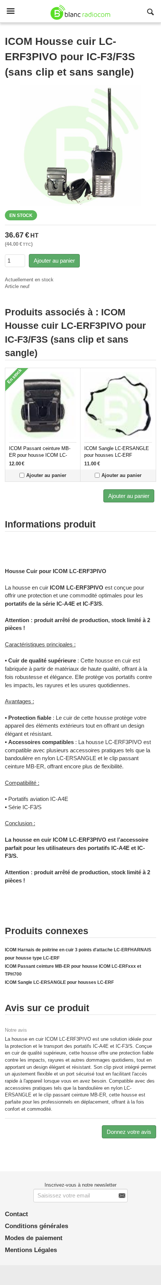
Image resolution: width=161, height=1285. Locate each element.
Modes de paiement (34, 1238)
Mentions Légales (31, 1250)
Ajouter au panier (54, 260)
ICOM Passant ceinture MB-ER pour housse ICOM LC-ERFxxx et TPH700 (39, 455)
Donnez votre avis (129, 1132)
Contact (16, 1214)
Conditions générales (36, 1226)
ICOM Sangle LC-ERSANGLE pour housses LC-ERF (59, 982)
